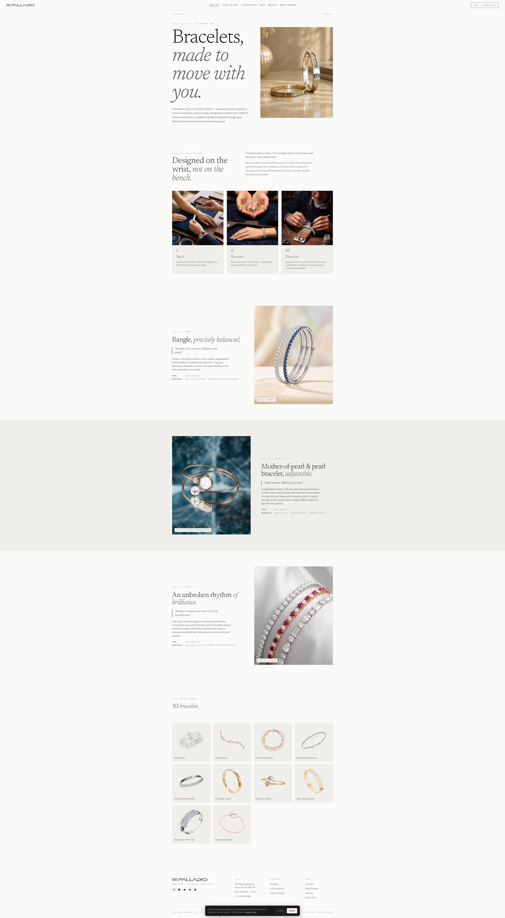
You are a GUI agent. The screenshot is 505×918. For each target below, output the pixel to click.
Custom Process (249, 5)
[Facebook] (179, 890)
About (262, 5)
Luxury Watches (230, 5)
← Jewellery (178, 14)
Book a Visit (310, 897)
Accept (292, 911)
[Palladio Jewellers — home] (106, 5)
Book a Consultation (485, 5)
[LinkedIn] (195, 890)
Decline (280, 911)
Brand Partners (288, 5)
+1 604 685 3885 (243, 896)
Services (272, 5)
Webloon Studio (326, 912)
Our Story (309, 884)
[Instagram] (174, 890)
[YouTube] (185, 890)
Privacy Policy (250, 912)
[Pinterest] (190, 890)
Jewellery (214, 5)
